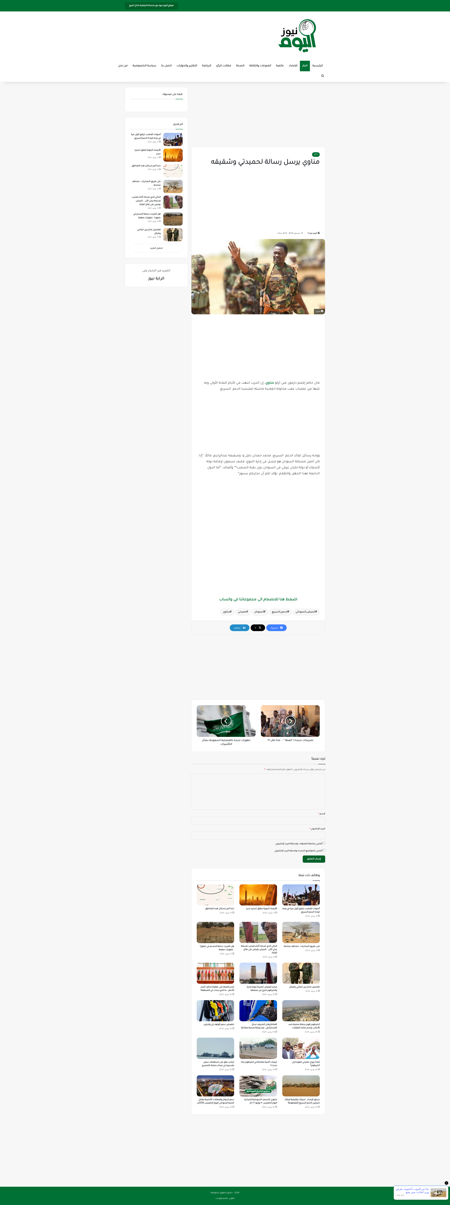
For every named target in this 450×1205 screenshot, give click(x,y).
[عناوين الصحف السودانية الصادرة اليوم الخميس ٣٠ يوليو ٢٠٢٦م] (258, 1085)
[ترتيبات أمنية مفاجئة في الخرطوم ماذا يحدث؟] (258, 1048)
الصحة (240, 65)
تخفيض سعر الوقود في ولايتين (219, 1024)
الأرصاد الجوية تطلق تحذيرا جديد (261, 909)
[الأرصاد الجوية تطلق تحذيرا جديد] (258, 894)
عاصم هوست (221, 1198)
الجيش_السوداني (306, 612)
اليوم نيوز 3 (312, 233)
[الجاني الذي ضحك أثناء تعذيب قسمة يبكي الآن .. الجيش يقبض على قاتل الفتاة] (258, 932)
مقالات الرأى (223, 65)
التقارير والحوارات (186, 65)
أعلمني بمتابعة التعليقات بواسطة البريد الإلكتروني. (298, 844)
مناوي (269, 383)
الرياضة (206, 65)
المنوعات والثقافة (260, 65)
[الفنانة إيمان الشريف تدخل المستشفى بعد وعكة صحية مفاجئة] (258, 1010)
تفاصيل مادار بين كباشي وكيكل (304, 987)
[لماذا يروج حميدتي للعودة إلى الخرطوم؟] (301, 1048)
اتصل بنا (166, 65)
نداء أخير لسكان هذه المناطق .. (219, 909)
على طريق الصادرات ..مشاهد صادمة (302, 946)
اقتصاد (293, 65)
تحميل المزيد (156, 248)
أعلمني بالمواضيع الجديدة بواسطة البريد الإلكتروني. (298, 851)
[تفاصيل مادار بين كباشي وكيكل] (301, 973)
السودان (259, 612)
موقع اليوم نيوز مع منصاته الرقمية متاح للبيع (151, 5)
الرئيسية (317, 65)
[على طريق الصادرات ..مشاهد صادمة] (301, 932)
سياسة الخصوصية (144, 65)
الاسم (322, 814)
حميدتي (242, 612)
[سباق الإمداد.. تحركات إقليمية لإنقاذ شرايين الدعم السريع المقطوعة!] (301, 1085)
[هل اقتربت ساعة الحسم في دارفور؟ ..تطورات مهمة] (215, 932)
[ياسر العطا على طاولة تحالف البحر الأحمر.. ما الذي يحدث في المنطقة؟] (215, 973)
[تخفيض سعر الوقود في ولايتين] (215, 1010)
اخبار (304, 65)
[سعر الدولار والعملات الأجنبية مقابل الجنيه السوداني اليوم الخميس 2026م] (215, 1085)
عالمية (280, 65)
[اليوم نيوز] (297, 36)
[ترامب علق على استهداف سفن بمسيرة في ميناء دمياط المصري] (215, 1048)
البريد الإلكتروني (317, 829)
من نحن (123, 65)
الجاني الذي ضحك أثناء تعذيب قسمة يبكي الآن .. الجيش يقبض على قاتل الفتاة (259, 949)
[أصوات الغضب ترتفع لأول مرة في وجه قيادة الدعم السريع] (301, 894)
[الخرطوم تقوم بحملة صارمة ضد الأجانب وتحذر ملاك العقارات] (301, 1010)
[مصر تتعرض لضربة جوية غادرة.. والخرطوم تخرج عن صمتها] (258, 973)
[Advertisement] (258, 113)
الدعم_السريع (280, 612)
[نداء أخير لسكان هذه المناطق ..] (215, 894)
